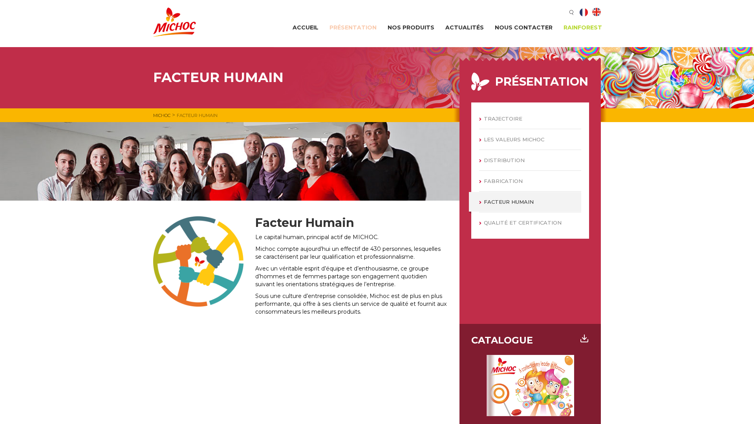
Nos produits (411, 27)
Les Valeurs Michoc (514, 139)
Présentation (353, 27)
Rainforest (583, 27)
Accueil (305, 27)
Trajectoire (503, 118)
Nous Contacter (524, 27)
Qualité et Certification (523, 222)
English (596, 12)
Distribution (504, 160)
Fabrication (503, 181)
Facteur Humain (509, 202)
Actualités (464, 27)
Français (584, 12)
